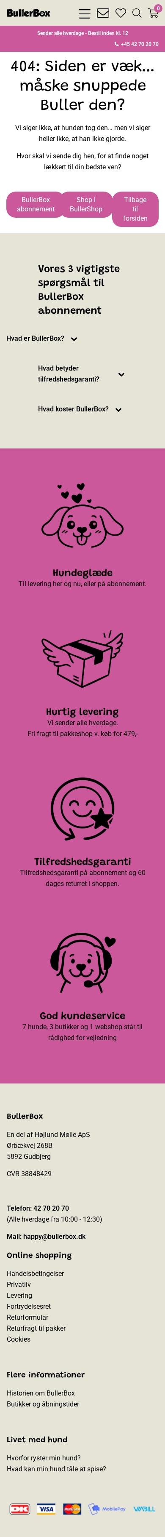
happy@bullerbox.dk (54, 1237)
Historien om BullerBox (41, 1393)
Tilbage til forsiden (135, 209)
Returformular (27, 1317)
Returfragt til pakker (36, 1328)
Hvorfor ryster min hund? (44, 1458)
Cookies (18, 1339)
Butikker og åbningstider (43, 1404)
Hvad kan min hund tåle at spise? (56, 1469)
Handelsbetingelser (35, 1274)
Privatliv (19, 1285)
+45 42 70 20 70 (139, 44)
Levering (19, 1296)
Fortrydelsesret (29, 1306)
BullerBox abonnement (36, 204)
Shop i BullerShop (86, 204)
